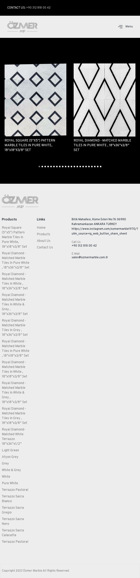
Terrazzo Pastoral (15, 490)
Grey (5, 464)
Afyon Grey (10, 457)
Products (43, 234)
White (6, 477)
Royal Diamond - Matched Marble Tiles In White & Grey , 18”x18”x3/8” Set (14, 392)
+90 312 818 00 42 (38, 8)
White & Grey (11, 470)
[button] (39, 166)
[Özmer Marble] (22, 26)
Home (41, 228)
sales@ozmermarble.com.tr (90, 257)
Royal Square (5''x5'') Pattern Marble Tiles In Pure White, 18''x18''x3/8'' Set (14, 237)
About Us (43, 241)
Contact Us (45, 247)
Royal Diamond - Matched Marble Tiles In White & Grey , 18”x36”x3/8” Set (15, 304)
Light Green (10, 450)
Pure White (10, 483)
